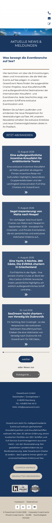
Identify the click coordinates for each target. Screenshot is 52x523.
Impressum (19, 502)
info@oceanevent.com (29, 407)
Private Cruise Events (15, 515)
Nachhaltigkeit (40, 515)
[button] (3, 352)
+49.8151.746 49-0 (28, 403)
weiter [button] (26, 359)
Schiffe (28, 515)
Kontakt (26, 518)
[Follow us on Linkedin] (23, 507)
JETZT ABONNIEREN (19, 135)
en (47, 4)
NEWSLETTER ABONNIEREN (26, 476)
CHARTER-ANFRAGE (25, 467)
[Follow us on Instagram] (29, 507)
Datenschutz (32, 502)
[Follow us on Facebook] (17, 507)
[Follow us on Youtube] (35, 507)
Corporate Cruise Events (39, 512)
